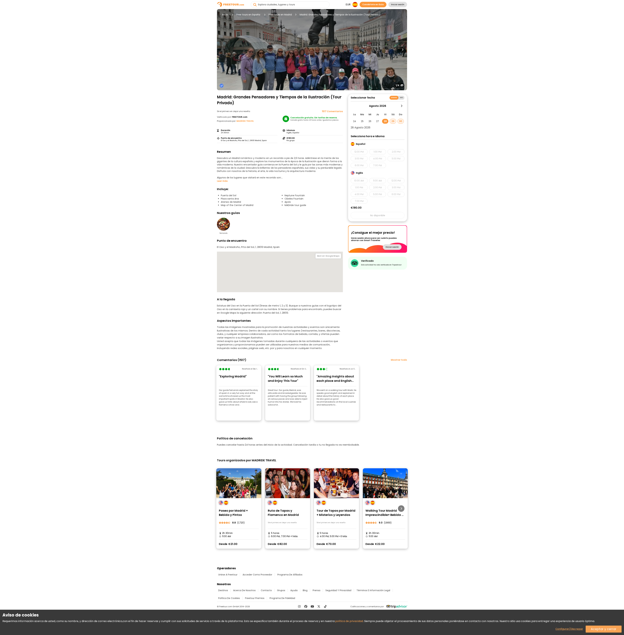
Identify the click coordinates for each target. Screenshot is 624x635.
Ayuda (294, 590)
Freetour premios (254, 598)
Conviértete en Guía (373, 4)
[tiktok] (325, 606)
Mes (401, 98)
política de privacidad (349, 621)
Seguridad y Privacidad (338, 590)
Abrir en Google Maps (328, 256)
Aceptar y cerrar (603, 629)
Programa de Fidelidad (282, 598)
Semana (394, 98)
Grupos (281, 590)
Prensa (316, 590)
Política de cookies (229, 598)
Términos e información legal (373, 590)
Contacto (266, 590)
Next (402, 49)
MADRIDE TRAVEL (245, 121)
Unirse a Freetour (227, 574)
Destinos (223, 590)
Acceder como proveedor (257, 574)
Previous (221, 49)
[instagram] (299, 606)
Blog (305, 590)
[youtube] (312, 606)
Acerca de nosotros (244, 590)
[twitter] (319, 606)
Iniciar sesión (397, 4)
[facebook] (306, 606)
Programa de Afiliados (289, 574)
